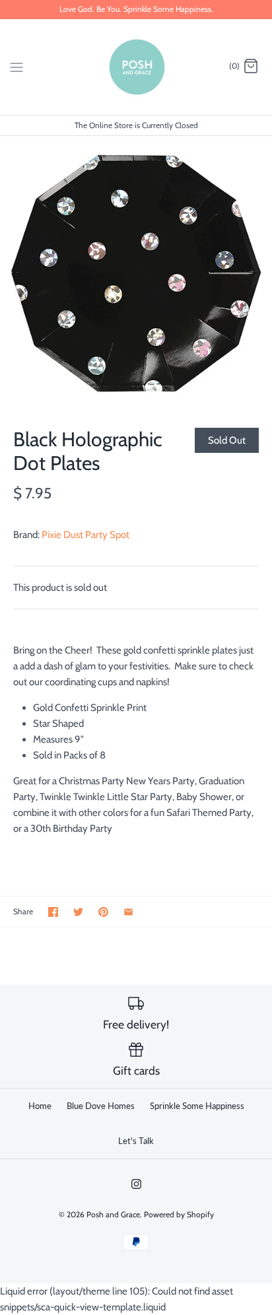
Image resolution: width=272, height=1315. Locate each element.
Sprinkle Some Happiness (197, 1105)
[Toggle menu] (16, 66)
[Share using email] (128, 912)
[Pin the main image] (103, 912)
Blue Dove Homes (101, 1105)
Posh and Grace (113, 1214)
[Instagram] (136, 1184)
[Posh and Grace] (136, 67)
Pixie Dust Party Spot (85, 535)
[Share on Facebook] (53, 912)
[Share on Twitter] (78, 912)
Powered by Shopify (179, 1214)
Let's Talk (136, 1140)
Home (39, 1105)
